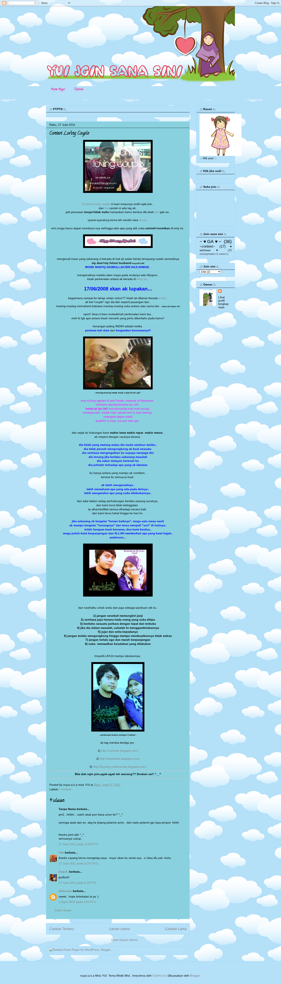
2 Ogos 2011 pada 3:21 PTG (77, 901)
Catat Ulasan (63, 910)
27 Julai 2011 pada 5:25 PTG (77, 882)
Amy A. (63, 871)
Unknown (65, 891)
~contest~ (66, 789)
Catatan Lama (175, 929)
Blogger (195, 975)
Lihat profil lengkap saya (223, 302)
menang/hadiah (207, 254)
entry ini (142, 279)
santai (222, 254)
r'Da (61, 852)
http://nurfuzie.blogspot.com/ (119, 750)
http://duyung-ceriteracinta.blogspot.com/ (119, 766)
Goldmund (159, 975)
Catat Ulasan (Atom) (124, 939)
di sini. (163, 298)
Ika (106, 208)
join (157, 212)
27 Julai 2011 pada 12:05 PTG (78, 844)
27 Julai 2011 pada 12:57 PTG (78, 863)
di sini (142, 220)
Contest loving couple (96, 204)
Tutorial (78, 89)
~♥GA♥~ (210, 241)
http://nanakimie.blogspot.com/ (120, 758)
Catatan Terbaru (61, 929)
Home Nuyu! (58, 89)
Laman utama (119, 929)
